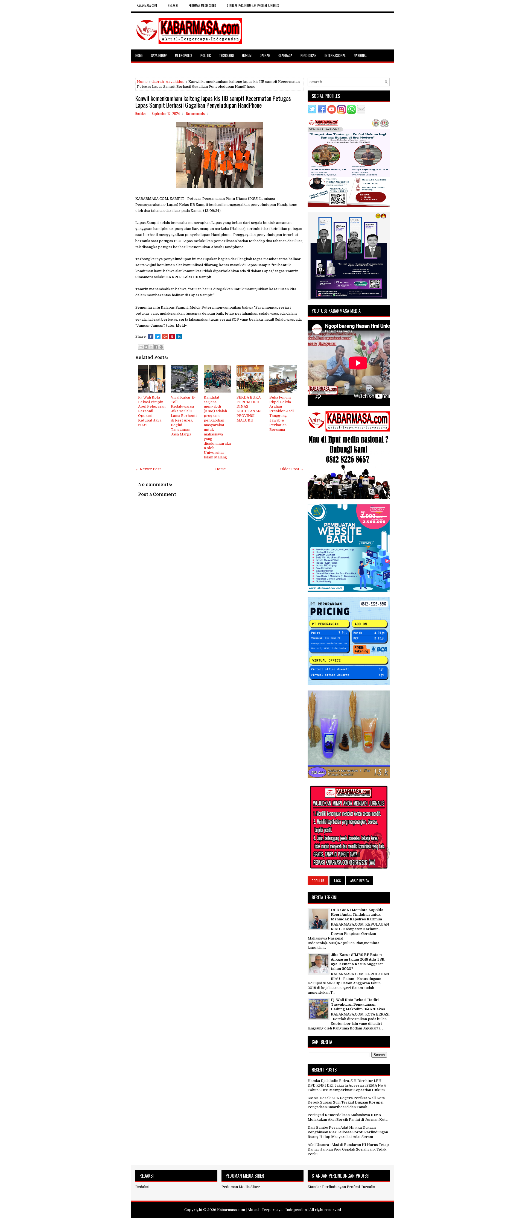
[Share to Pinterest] (161, 347)
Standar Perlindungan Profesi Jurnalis (253, 5)
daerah (157, 82)
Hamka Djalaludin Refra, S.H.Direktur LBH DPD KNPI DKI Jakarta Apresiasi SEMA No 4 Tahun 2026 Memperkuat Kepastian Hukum (347, 1085)
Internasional (335, 55)
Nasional (360, 55)
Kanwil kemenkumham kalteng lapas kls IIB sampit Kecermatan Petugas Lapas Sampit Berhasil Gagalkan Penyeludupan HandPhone (213, 101)
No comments (195, 113)
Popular (318, 880)
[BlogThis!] (145, 347)
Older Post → (292, 469)
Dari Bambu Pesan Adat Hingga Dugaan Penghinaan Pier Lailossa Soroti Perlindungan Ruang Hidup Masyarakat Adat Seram (348, 1132)
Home (139, 55)
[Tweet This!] (158, 336)
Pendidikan (308, 55)
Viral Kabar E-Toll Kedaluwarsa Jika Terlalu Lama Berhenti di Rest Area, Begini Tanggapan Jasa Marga (184, 415)
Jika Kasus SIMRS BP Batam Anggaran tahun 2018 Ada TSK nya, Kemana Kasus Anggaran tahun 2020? (357, 962)
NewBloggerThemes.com (294, 1222)
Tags (337, 880)
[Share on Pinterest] (172, 336)
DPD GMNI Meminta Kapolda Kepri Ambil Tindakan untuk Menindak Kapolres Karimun (357, 914)
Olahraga (285, 55)
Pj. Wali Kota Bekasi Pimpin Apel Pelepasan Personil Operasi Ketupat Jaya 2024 (151, 411)
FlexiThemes (236, 1222)
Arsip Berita (359, 880)
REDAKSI (173, 5)
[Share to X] (151, 347)
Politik (205, 55)
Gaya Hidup (159, 55)
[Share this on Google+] (165, 336)
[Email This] (140, 347)
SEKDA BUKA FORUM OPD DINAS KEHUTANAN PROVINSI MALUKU (249, 408)
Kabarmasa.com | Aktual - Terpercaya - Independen (262, 1210)
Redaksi (142, 1187)
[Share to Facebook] (156, 347)
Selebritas (143, 67)
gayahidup (175, 82)
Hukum (247, 55)
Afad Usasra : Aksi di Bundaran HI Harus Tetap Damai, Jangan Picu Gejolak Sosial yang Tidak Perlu (348, 1149)
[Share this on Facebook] (150, 336)
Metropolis (183, 55)
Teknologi (226, 55)
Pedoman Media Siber (202, 5)
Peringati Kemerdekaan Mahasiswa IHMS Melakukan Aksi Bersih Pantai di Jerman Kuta (347, 1117)
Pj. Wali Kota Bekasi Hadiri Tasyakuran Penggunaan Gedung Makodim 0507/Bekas (358, 1004)
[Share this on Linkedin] (179, 336)
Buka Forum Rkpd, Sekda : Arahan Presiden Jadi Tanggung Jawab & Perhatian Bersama (281, 413)
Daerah (265, 55)
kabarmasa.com (147, 5)
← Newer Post (148, 469)
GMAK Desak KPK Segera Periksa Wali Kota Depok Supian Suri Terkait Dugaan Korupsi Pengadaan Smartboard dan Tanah (346, 1102)
